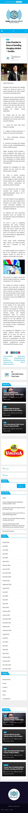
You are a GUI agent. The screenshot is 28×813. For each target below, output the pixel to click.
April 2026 (5, 557)
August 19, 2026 (9, 755)
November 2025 (7, 576)
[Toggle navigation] (25, 31)
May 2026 (5, 553)
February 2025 (6, 611)
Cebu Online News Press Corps (15, 57)
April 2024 (5, 649)
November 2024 (7, 622)
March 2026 (6, 561)
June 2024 (5, 642)
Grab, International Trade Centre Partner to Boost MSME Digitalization (13, 426)
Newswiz (16, 806)
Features (5, 687)
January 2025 (6, 615)
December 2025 (7, 573)
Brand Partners (6, 679)
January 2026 (6, 569)
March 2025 (6, 607)
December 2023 (7, 665)
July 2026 (5, 546)
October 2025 (6, 580)
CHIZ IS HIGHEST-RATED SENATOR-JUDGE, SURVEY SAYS (13, 394)
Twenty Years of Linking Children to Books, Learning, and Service (14, 768)
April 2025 (5, 603)
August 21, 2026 (9, 722)
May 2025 (5, 599)
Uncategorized (6, 698)
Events (4, 683)
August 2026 (6, 542)
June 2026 (5, 550)
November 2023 (7, 668)
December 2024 (7, 619)
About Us (7, 809)
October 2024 (6, 626)
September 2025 (7, 584)
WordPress (10, 806)
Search (4, 481)
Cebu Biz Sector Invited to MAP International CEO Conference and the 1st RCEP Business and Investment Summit (13, 525)
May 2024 (5, 645)
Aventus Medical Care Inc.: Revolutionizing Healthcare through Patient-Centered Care (8, 360)
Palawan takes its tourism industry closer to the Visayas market (12, 410)
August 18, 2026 (9, 771)
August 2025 (6, 588)
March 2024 (6, 653)
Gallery (4, 691)
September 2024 (7, 630)
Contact (11, 809)
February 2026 (6, 565)
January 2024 (6, 661)
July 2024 (5, 638)
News (8, 39)
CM (19, 806)
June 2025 (5, 596)
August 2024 (6, 634)
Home (2, 809)
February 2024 (6, 657)
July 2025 (5, 592)
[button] (13, 31)
